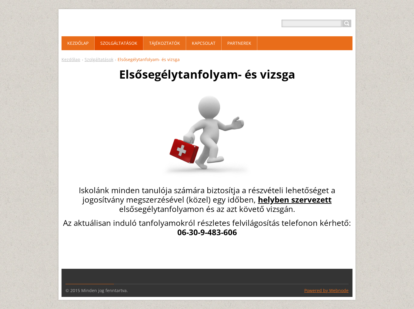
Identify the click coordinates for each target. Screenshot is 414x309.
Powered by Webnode (326, 290)
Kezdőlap (71, 59)
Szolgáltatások (99, 59)
